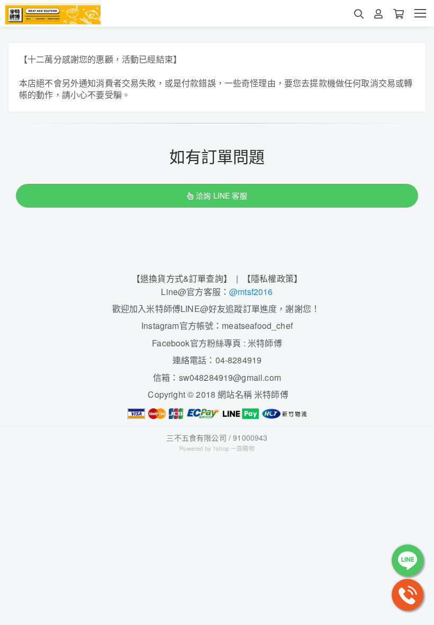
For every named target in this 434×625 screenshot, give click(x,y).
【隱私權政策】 (272, 278)
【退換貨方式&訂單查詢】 (182, 278)
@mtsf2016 (251, 291)
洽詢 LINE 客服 (221, 195)
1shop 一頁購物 (234, 448)
